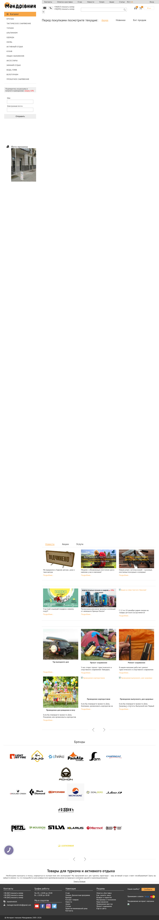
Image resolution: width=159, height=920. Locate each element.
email (44, 8)
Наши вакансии (102, 902)
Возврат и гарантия (104, 897)
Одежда (10, 37)
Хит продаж (139, 20)
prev (93, 191)
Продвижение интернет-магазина (141, 901)
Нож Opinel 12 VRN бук (56, 112)
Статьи (122, 2)
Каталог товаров (72, 900)
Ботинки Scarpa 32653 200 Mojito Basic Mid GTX (141, 338)
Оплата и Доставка (104, 893)
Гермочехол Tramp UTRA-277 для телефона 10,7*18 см (112, 233)
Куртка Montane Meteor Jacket (84, 232)
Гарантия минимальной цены (76, 908)
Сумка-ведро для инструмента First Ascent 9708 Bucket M (56, 286)
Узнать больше (79, 881)
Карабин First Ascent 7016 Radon (83, 510)
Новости (90, 2)
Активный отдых (15, 46)
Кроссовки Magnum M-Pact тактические (141, 233)
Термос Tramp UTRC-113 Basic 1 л (113, 61)
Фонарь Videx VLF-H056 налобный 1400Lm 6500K (84, 166)
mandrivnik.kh (12, 902)
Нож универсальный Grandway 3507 (141, 113)
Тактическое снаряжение (19, 23)
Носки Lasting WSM (112, 404)
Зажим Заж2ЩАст (84, 404)
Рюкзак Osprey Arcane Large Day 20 (112, 166)
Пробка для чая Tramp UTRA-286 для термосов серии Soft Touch (141, 406)
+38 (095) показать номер (13, 895)
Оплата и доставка (65, 2)
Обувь (9, 42)
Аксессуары (12, 60)
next (104, 191)
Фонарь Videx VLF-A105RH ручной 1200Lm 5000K (113, 113)
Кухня (9, 51)
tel (50, 8)
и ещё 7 (120, 173)
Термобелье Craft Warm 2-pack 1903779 (141, 458)
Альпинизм (12, 33)
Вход (152, 2)
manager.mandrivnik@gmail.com (19, 905)
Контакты (48, 2)
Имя (8, 98)
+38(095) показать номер (64, 9)
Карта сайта (101, 908)
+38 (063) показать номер (13, 897)
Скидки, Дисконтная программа (78, 895)
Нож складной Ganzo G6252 (55, 404)
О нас (80, 2)
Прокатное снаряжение (18, 79)
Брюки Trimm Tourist (56, 509)
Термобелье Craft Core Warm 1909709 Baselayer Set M (141, 286)
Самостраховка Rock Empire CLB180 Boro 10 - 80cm (84, 338)
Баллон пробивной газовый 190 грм (56, 458)
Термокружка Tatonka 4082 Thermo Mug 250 (113, 458)
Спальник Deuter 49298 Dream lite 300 (112, 510)
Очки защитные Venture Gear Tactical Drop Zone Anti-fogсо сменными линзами (56, 339)
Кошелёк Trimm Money (56, 165)
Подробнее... (48, 575)
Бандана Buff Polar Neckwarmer (56, 61)
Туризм (10, 28)
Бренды (10, 19)
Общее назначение (15, 56)
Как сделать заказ (103, 895)
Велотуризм (12, 74)
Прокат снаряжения (104, 906)
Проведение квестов (104, 904)
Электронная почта (14, 106)
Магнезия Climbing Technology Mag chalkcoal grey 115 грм (84, 61)
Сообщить (148, 889)
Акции (111, 2)
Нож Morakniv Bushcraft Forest (141, 165)
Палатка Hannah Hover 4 (140, 509)
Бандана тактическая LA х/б (112, 285)
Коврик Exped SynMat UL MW (112, 337)
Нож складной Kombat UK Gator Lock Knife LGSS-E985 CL (84, 113)
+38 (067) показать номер (13, 893)
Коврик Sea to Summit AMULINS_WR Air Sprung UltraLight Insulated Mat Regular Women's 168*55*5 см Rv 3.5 (84, 289)
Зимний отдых (14, 65)
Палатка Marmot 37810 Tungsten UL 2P (56, 233)
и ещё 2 (63, 68)
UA (132, 2)
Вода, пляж (12, 70)
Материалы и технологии (106, 900)
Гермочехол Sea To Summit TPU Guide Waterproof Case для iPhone (141, 62)
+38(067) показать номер (64, 7)
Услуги (101, 2)
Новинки (120, 20)
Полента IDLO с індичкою (84, 457)
